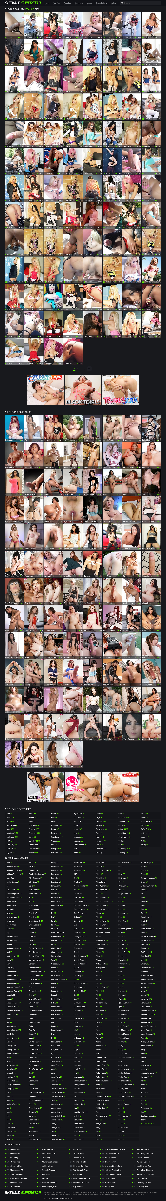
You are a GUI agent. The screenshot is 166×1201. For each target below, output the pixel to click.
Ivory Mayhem (57, 1050)
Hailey (54, 987)
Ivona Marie (56, 1046)
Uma (144, 960)
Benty (32, 862)
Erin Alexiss (56, 874)
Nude (77, 853)
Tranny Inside (142, 1178)
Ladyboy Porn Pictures (82, 1178)
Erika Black (56, 870)
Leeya (77, 1050)
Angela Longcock (14, 979)
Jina (76, 878)
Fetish (54, 821)
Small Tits (124, 837)
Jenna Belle (57, 1104)
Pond (121, 976)
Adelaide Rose (13, 866)
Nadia (99, 1015)
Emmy (55, 862)
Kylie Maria (79, 1018)
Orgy (99, 817)
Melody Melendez (103, 933)
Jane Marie (56, 1077)
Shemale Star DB (16, 1170)
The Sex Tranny (143, 1158)
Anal (10, 814)
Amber (10, 944)
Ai (8, 886)
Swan (144, 882)
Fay (53, 917)
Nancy (99, 1034)
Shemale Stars (16, 1183)
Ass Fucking (12, 825)
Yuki (143, 1096)
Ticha (144, 933)
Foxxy (55, 925)
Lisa (76, 1108)
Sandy (122, 1050)
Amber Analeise (14, 948)
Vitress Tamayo (148, 1026)
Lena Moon (78, 1065)
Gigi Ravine (56, 948)
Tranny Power (110, 1158)
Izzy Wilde (56, 1057)
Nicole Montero (103, 1096)
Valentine (145, 972)
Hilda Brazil (56, 1007)
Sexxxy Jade (124, 1089)
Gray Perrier (57, 976)
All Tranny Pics (142, 1187)
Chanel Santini (35, 983)
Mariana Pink (102, 905)
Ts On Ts (146, 829)
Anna (10, 999)
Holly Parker (57, 1015)
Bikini (32, 814)
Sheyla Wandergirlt (126, 1096)
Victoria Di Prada (148, 1015)
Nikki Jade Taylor (103, 1100)
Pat (120, 925)
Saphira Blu (124, 1054)
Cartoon (33, 964)
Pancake (122, 905)
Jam (54, 1069)
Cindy (32, 1018)
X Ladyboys (46, 1174)
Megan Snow (102, 925)
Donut (32, 1104)
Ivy (53, 1054)
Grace (54, 968)
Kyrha (77, 1022)
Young (145, 845)
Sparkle (122, 1132)
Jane (54, 1073)
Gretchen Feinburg (59, 979)
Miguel (100, 960)
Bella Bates (12, 1128)
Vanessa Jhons (148, 983)
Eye (53, 909)
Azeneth (11, 1073)
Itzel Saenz (56, 1042)
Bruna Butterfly (36, 921)
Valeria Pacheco (148, 979)
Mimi (99, 972)
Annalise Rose (13, 1007)
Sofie (121, 1120)
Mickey (100, 952)
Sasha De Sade (125, 1073)
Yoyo (143, 1089)
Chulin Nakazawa (36, 1011)
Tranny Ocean (78, 1154)
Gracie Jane (57, 972)
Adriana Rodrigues (15, 874)
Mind (99, 976)
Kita (76, 995)
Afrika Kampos (13, 882)
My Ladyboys (78, 1174)
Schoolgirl (123, 821)
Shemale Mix (15, 1154)
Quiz (121, 1007)
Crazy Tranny (15, 1149)
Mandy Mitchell (103, 870)
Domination (34, 849)
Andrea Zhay (12, 976)
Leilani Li (78, 1057)
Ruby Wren (123, 1026)
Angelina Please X (15, 987)
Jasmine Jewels (59, 1089)
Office (99, 814)
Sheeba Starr (124, 1093)
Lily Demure (79, 1100)
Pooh (121, 979)
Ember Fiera (34, 1132)
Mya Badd (101, 1011)
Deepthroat (34, 845)
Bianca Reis (34, 870)
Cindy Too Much (36, 1022)
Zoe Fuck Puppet (148, 1116)
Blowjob (34, 821)
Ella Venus (34, 1124)
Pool (99, 845)
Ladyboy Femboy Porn (113, 1170)
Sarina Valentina (126, 1069)
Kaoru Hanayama (81, 905)
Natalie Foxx (102, 1069)
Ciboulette (34, 1015)
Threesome (147, 821)
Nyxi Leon (123, 878)
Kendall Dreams (81, 956)
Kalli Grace (79, 898)
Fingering (56, 825)
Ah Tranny (14, 1158)
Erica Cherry (57, 866)
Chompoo (33, 1007)
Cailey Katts (34, 937)
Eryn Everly (56, 886)
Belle (10, 1139)
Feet (54, 817)
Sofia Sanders (124, 1116)
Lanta (77, 1034)
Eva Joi (55, 890)
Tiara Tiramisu (147, 929)
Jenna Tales (57, 1120)
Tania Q (145, 901)
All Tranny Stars (16, 1166)
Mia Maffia (101, 948)
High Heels (79, 814)
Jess (53, 1132)
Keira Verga (80, 940)
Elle (31, 1128)
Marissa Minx (102, 909)
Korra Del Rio (80, 1003)
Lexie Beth (79, 1077)
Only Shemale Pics (112, 1154)
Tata (144, 909)
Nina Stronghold (103, 1116)
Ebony (33, 853)
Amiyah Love (13, 956)
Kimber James (81, 983)
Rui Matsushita (125, 1030)
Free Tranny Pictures (113, 1174)
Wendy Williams (148, 1042)
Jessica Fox (79, 862)
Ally (9, 933)
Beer (10, 1116)
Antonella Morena (15, 1011)
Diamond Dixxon (36, 1093)
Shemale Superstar (58, 1198)
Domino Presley (36, 1100)
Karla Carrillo (80, 913)
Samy (121, 1046)
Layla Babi (79, 1038)
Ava (9, 1057)
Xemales (45, 1178)
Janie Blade (57, 1081)
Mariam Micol (102, 898)
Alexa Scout (12, 901)
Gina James (56, 952)
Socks (121, 841)
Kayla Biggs (79, 933)
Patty (121, 933)
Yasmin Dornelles (149, 1073)
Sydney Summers (149, 886)
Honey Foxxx (57, 1030)
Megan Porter (102, 921)
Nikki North (101, 1104)
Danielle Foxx (35, 1061)
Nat (98, 1054)
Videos (89, 3)
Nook (98, 1135)
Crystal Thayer (35, 1042)
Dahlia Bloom (35, 1046)
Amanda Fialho (13, 937)
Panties (100, 825)
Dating (113, 3)
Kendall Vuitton (80, 964)
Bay (9, 1108)
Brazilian (34, 825)
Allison (10, 929)
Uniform (145, 833)
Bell (9, 1120)
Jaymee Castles (58, 1096)
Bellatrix (10, 1135)
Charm (32, 987)
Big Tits (12, 853)
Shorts (122, 825)
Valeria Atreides (148, 976)
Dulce (32, 1116)
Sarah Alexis (124, 1065)
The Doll (144, 921)
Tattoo (145, 814)
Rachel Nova (124, 1015)
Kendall (78, 952)
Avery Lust (12, 1069)
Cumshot (34, 841)
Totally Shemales (16, 1174)
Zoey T (145, 1120)
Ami (9, 952)
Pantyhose (101, 829)
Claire (32, 1026)
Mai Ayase (100, 862)
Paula (121, 937)
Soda (121, 1108)
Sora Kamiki (123, 1128)
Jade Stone (56, 1061)
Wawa (144, 1038)
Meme (99, 937)
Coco (32, 1038)
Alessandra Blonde (15, 898)
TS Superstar (15, 1187)
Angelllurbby (12, 995)
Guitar (54, 983)
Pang (121, 909)
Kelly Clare (79, 944)
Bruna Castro (35, 925)
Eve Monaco (57, 905)
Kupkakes (78, 1011)
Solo (122, 845)
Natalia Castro (102, 1061)
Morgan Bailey (103, 1003)
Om (121, 890)
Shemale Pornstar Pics (145, 1174)
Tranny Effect (78, 1158)
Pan (121, 901)
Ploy (121, 972)
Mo (98, 995)
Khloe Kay (78, 976)
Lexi (76, 1073)
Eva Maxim (56, 898)
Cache (32, 933)
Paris (121, 917)
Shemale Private (48, 1149)
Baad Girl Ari (12, 1077)
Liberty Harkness (81, 1085)
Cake (32, 940)
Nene (99, 1093)
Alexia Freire (12, 905)
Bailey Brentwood (14, 1085)
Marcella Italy (102, 882)
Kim (76, 979)
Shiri (121, 1100)
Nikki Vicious (102, 1108)
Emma (32, 1135)
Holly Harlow (57, 1011)
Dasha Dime (34, 1081)
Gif (53, 944)
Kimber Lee (80, 987)
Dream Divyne (35, 1108)
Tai (143, 894)
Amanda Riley (13, 940)
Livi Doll (78, 1116)
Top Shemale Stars (80, 1170)
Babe (10, 829)
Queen (122, 999)
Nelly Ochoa (101, 1089)
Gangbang (56, 837)
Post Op (100, 853)
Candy (32, 944)
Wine (144, 1054)
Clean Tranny (110, 1178)
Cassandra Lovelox (37, 972)
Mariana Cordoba (104, 901)
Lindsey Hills (79, 1104)
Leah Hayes (79, 1042)
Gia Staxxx (56, 940)
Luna (77, 1135)
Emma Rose (35, 1139)
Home (47, 3)
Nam (99, 1022)
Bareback (12, 833)
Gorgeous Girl (57, 964)
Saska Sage (123, 1077)
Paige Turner (124, 894)
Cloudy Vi (33, 1034)
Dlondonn (34, 1096)
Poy (121, 987)
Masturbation (81, 845)
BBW (10, 841)
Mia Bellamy (102, 940)
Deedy (32, 1085)
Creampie (34, 833)
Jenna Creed (57, 1108)
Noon (99, 1139)
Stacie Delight (147, 862)
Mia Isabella (102, 944)
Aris (9, 1022)
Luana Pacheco (80, 1132)
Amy (10, 964)
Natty (99, 1085)
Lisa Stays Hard (81, 1112)
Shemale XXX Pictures (113, 1166)
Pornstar (101, 849)
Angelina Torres (14, 991)
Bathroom (12, 837)
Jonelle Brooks (81, 886)
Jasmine (56, 1085)
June (77, 890)
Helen (54, 1003)
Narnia (99, 1050)
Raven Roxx (123, 1018)
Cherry (32, 995)
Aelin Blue (12, 878)
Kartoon (78, 917)
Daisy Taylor (34, 1057)
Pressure (122, 991)
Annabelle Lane (14, 1003)
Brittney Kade (35, 909)
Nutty (121, 874)
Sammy (122, 1042)
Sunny (144, 874)
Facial (55, 814)
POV (121, 814)
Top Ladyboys (110, 1183)
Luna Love (79, 1139)
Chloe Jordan (35, 1003)
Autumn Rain (13, 1054)
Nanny (99, 1038)
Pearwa (122, 948)
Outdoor (101, 821)
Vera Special (146, 1007)
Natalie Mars (102, 1073)
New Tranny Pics (143, 1149)
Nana (99, 1030)
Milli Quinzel (101, 968)
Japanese (79, 821)
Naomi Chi (101, 1046)
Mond (99, 999)
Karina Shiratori (81, 909)
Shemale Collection (80, 1166)
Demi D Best (35, 1089)
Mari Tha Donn (103, 890)
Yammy (145, 1069)
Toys (145, 825)
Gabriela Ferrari (57, 937)
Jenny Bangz (57, 1128)
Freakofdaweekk (58, 933)
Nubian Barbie (124, 862)
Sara (121, 1061)
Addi (9, 862)
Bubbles (33, 929)
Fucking (56, 833)
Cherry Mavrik (35, 999)
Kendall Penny (80, 960)
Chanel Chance (36, 976)
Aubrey (10, 1042)
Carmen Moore (36, 956)
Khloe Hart (79, 972)
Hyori (54, 1034)
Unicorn (145, 964)
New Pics (56, 3)
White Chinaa (147, 1046)
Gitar (54, 960)
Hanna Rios (56, 991)
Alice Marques (13, 917)
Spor (121, 1139)
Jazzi (54, 1100)
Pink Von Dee (124, 964)
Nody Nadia (101, 1124)
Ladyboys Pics (47, 1166)
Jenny (54, 1124)
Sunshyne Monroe (149, 878)
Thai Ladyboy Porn (144, 1183)
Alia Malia (11, 909)
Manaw (100, 866)
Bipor (32, 886)
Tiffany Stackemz (148, 937)
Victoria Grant (147, 1018)
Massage (78, 841)
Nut (120, 870)
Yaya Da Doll (146, 1077)
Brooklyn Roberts (36, 913)
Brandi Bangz (35, 905)
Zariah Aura (146, 1108)
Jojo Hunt (78, 882)
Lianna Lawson (80, 1081)
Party (99, 833)
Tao (143, 905)
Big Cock (12, 849)
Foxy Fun (55, 929)
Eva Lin (55, 894)
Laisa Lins (78, 1026)
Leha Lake (78, 1054)
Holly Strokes (57, 1018)
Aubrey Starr (13, 1050)
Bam (10, 1096)
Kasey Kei (78, 921)
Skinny (123, 829)
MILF (76, 849)
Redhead (123, 817)
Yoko (144, 1085)
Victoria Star (146, 1022)
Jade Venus (57, 1065)
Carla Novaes (35, 952)
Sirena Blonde (124, 1104)
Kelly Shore (79, 948)
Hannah (55, 995)
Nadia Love (101, 1018)
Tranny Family (110, 1162)
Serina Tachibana (126, 1085)
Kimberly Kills (80, 991)
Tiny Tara (145, 944)
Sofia (121, 1112)
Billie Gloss (34, 882)
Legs (77, 833)
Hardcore (57, 853)
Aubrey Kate (12, 1046)
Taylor (144, 913)
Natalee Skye (102, 1057)
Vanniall (145, 995)
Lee (76, 1046)
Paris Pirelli (123, 921)
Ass (10, 821)
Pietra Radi (123, 960)
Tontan (145, 948)
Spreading (124, 849)
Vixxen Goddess (148, 1034)
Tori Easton (146, 952)
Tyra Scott (146, 956)
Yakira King (146, 1065)
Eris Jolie (55, 878)
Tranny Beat (109, 1187)
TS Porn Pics (15, 1162)
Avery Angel (12, 1065)
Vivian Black (146, 1030)
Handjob (56, 849)
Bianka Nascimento (37, 874)
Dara (32, 1077)
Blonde (33, 817)
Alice (10, 913)
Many (99, 874)
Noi (98, 1132)
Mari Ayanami (102, 886)
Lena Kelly (79, 1061)
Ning (99, 1120)
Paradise (123, 913)
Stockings (123, 853)
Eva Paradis (57, 901)
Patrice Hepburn (125, 929)
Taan (144, 890)
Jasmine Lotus (58, 1093)
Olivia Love (123, 886)
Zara (144, 1104)
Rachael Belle (124, 1011)
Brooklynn (34, 917)
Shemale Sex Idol (143, 1162)
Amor (10, 960)
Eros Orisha (56, 882)
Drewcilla (33, 1112)
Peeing (100, 837)
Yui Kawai (146, 1093)
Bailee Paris (12, 1081)
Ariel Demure (13, 1015)
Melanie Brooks (103, 929)
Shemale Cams (102, 3)
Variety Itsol (146, 999)
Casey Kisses (35, 968)
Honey (54, 1026)
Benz (32, 866)
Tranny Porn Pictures (145, 1170)
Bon (31, 901)
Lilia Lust (78, 1089)
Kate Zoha (79, 929)
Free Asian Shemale (81, 1183)
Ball (9, 1093)
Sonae (121, 1124)
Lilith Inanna (79, 1093)
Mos (99, 1007)
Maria (99, 894)
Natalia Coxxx (102, 1065)
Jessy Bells (78, 866)
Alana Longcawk (14, 894)
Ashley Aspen (13, 1026)
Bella (10, 1124)
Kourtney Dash (80, 1007)
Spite (121, 1135)
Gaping (55, 841)
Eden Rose (34, 1120)
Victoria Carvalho (148, 1011)
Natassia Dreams (104, 1081)
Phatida (122, 956)
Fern (54, 921)
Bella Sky (11, 1132)
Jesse (55, 1135)
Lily (76, 1096)
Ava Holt (11, 1061)
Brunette (34, 829)
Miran (100, 991)
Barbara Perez (13, 1104)
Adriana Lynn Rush (15, 870)
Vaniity (145, 987)
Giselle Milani (56, 956)
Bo (31, 898)
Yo (143, 1081)
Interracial (79, 817)
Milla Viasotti (102, 964)
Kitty (76, 999)
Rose (121, 1022)
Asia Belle (11, 1034)
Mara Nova (101, 878)
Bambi (10, 1100)
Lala (76, 1030)
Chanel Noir (34, 979)
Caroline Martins (36, 960)
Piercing (101, 841)
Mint (99, 983)
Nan (98, 1026)
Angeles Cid (13, 983)
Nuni (121, 866)
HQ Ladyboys (78, 1187)
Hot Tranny (46, 1158)
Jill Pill (77, 874)
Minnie (99, 979)
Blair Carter (34, 890)
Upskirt (145, 837)
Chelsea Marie (35, 991)
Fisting (55, 829)
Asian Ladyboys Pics (49, 1187)
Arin (9, 1018)
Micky (99, 956)
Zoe (143, 1112)
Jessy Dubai (79, 870)
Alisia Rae (11, 921)
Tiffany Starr (147, 940)
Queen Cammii (125, 1003)
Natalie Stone (102, 1077)
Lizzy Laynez (79, 1124)
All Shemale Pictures (50, 1162)
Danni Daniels (35, 1065)
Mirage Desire (102, 987)
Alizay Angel (12, 925)
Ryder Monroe (125, 1034)
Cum (32, 837)
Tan (143, 898)
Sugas (144, 866)
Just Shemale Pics (49, 1154)
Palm (121, 898)
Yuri (143, 1100)
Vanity (144, 991)
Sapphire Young (126, 1057)
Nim (98, 1112)
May (99, 917)
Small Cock (124, 833)
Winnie (144, 1057)
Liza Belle (78, 1120)
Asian (11, 817)
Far (53, 913)
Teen (144, 817)
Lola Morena (79, 1128)
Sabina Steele (124, 1038)
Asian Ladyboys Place (145, 1154)
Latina (78, 829)
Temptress (146, 917)
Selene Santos (125, 1081)
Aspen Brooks (13, 1038)
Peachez (123, 944)
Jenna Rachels (58, 1116)
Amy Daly (11, 968)
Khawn (77, 968)
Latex (77, 825)
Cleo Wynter (34, 1030)
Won (143, 1061)
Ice (53, 1038)
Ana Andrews (13, 972)
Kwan (77, 1015)
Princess (122, 995)
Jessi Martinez (58, 1139)
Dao (31, 1073)
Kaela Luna (79, 894)
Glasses (55, 845)
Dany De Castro (36, 1069)
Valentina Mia (147, 968)
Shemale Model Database (115, 1149)
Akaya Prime (13, 890)
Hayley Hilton (57, 999)
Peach (122, 940)
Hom (54, 1022)
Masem (100, 913)
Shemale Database (49, 1170)
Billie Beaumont (35, 878)
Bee (9, 1112)
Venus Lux (146, 1003)
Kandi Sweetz (80, 901)
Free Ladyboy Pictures (18, 1178)
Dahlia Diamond (35, 1054)
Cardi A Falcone (36, 948)
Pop (121, 983)
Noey (99, 1128)
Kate (76, 925)
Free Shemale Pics (144, 1166)
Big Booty (12, 845)
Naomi (99, 1042)
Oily (121, 882)
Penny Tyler (124, 952)
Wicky (144, 1050)
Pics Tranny (77, 1149)
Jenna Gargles (58, 1112)
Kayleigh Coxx (80, 937)
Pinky (121, 968)
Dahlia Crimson (36, 1050)
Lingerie (78, 837)
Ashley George (14, 1030)
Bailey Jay (12, 1089)
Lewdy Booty (80, 1069)
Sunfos (144, 870)
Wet (143, 841)
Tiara (144, 925)
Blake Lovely (35, 894)
